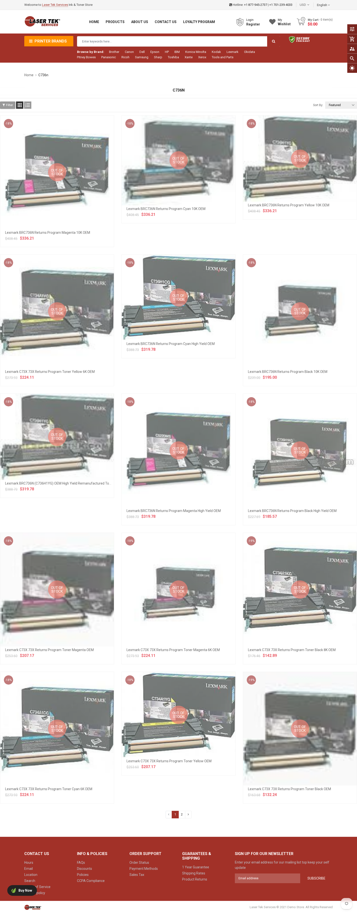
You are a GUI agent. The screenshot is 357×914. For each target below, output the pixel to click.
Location (30, 875)
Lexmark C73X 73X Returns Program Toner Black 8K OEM (292, 650)
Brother (114, 52)
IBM (177, 52)
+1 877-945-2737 (255, 5)
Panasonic (108, 57)
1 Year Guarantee (195, 867)
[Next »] (188, 814)
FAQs (81, 862)
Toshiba (173, 57)
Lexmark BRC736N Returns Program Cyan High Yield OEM (171, 344)
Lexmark (232, 52)
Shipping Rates (193, 873)
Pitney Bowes (86, 57)
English (322, 5)
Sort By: (318, 105)
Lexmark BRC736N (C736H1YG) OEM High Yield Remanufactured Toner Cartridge (67, 483)
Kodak (216, 52)
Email (28, 869)
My (284, 22)
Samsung (141, 57)
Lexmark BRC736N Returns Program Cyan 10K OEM (166, 209)
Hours (28, 862)
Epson (154, 52)
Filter (9, 105)
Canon (129, 52)
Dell (142, 52)
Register (253, 24)
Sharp (158, 57)
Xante (189, 57)
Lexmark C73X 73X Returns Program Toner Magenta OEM (49, 650)
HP (167, 52)
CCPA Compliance (91, 881)
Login (250, 20)
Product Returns (194, 879)
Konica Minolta (195, 52)
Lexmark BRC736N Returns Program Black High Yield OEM (292, 511)
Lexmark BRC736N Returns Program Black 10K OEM (287, 372)
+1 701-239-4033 (280, 5)
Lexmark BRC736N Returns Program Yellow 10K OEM (288, 205)
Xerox (202, 57)
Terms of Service (37, 887)
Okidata (249, 52)
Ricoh (125, 57)
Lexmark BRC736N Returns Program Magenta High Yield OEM (174, 511)
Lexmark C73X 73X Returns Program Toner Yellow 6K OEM (50, 372)
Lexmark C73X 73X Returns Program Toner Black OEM (289, 789)
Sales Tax (136, 875)
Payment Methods (143, 869)
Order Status (139, 862)
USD (310, 5)
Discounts (84, 869)
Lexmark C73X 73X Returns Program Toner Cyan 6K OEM (48, 789)
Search (29, 881)
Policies (83, 875)
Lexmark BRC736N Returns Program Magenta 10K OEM (47, 233)
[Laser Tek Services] (32, 907)
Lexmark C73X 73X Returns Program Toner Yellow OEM (169, 761)
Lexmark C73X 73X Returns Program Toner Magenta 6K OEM (173, 650)
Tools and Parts (222, 57)
